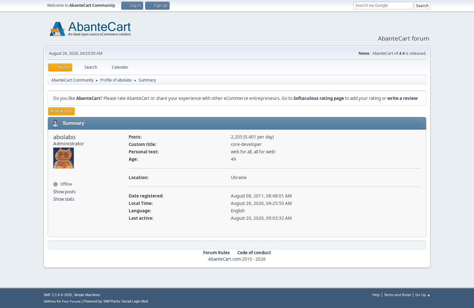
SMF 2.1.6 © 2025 (58, 295)
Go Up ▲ (422, 294)
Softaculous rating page (318, 98)
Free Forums (71, 301)
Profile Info (61, 111)
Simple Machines (87, 295)
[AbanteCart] (55, 173)
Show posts (64, 192)
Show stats (63, 199)
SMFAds (50, 301)
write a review (402, 98)
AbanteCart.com (224, 259)
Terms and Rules (397, 294)
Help (376, 294)
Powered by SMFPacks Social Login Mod (116, 301)
